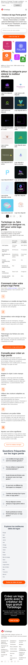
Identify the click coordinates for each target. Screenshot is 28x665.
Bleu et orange (6, 557)
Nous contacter (14, 646)
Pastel (4, 554)
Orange (4, 544)
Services (12, 653)
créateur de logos (12, 288)
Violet (4, 549)
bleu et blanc (6, 567)
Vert (4, 542)
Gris (4, 576)
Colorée (5, 547)
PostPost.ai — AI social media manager (5, 651)
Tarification (13, 644)
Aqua (4, 559)
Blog (20, 646)
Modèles (21, 644)
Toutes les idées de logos (14, 582)
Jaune (4, 540)
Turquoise (5, 572)
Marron (4, 574)
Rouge (4, 532)
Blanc (4, 537)
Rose (4, 552)
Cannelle (5, 562)
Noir (4, 535)
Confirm (18, 5)
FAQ (11, 655)
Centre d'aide (13, 648)
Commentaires (13, 651)
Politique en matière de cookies (22, 654)
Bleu (4, 569)
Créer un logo (14, 620)
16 (20, 216)
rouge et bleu (6, 564)
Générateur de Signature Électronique (4, 642)
